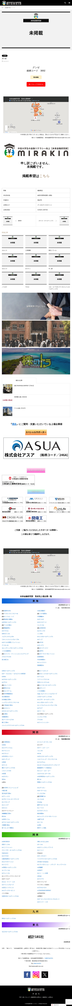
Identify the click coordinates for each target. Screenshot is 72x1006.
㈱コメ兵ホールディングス (45, 702)
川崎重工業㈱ (6, 825)
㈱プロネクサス (41, 887)
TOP (20, 997)
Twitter (38, 993)
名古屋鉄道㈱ (6, 696)
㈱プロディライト (42, 810)
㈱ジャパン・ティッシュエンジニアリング (15, 654)
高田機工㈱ (42, 796)
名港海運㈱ (40, 656)
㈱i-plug (39, 802)
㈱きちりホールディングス (45, 756)
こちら (44, 176)
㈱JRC (39, 825)
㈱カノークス (7, 685)
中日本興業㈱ (41, 659)
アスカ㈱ (40, 719)
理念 (14, 424)
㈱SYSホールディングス (9, 622)
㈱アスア (40, 708)
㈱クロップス (41, 631)
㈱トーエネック (43, 671)
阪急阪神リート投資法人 (44, 768)
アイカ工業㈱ (7, 625)
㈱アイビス (40, 676)
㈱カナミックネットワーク (45, 847)
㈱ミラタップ (6, 802)
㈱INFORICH (6, 841)
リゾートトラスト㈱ (43, 679)
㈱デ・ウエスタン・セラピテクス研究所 (14, 673)
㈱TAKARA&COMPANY (44, 890)
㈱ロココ (4, 808)
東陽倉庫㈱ (7, 628)
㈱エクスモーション (8, 861)
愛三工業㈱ (5, 722)
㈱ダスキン (5, 776)
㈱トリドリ (5, 864)
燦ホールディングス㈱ (8, 768)
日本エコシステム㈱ (43, 682)
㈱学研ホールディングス (9, 867)
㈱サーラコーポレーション (46, 654)
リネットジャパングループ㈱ (10, 639)
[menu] (69, 3)
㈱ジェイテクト (41, 662)
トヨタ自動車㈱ (6, 651)
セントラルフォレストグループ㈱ (47, 705)
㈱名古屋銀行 (41, 610)
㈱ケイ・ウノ (41, 711)
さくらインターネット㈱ (44, 742)
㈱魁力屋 (5, 790)
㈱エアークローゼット (8, 890)
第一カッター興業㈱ (8, 828)
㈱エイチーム (7, 691)
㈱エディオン (41, 787)
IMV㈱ (4, 779)
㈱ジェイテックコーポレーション (47, 816)
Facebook (33, 993)
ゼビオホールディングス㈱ (10, 931)
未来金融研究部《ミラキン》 (32, 1003)
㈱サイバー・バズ (42, 902)
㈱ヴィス (4, 765)
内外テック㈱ (6, 844)
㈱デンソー (42, 688)
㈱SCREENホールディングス (45, 776)
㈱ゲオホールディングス (9, 679)
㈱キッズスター (41, 856)
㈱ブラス (4, 682)
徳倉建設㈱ (40, 665)
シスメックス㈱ (6, 770)
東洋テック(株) (41, 828)
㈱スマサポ (5, 856)
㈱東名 (6, 714)
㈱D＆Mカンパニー (7, 756)
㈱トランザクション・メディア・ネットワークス (51, 864)
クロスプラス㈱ (6, 656)
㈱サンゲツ (40, 645)
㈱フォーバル (6, 873)
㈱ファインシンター (43, 722)
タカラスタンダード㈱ (43, 773)
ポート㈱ (40, 844)
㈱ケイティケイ (42, 648)
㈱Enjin (39, 876)
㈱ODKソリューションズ (11, 787)
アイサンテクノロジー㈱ (10, 613)
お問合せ (50, 997)
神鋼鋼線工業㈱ (6, 813)
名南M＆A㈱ (7, 610)
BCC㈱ (4, 816)
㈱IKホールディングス (8, 671)
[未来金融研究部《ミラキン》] (12, 2)
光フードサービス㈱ (8, 719)
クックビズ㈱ (41, 793)
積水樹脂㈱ (40, 813)
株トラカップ (26, 997)
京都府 (4, 55)
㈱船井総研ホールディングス (10, 859)
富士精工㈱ (5, 659)
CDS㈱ (4, 676)
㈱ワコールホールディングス (10, 822)
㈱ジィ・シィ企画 (42, 873)
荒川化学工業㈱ (6, 793)
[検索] (65, 3)
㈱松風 (4, 773)
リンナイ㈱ (40, 625)
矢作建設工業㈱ (6, 699)
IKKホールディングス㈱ (9, 918)
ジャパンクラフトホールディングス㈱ (13, 725)
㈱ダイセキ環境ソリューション (11, 642)
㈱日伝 (4, 745)
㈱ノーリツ (40, 808)
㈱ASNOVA (41, 628)
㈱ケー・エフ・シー (43, 747)
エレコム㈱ (40, 799)
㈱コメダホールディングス (45, 636)
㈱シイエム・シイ (9, 616)
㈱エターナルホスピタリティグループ (48, 765)
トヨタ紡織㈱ (41, 691)
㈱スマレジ (5, 753)
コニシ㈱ (40, 750)
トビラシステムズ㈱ (8, 636)
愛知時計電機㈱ (8, 619)
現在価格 (36, 77)
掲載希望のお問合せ (36, 997)
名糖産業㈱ (5, 716)
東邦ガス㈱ (7, 688)
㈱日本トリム (6, 819)
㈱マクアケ (40, 879)
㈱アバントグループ (8, 884)
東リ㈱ (39, 779)
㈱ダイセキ (40, 619)
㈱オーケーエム (41, 790)
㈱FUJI (41, 642)
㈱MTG (41, 651)
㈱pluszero (5, 853)
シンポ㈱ (40, 633)
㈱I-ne (39, 753)
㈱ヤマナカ (5, 631)
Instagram (36, 993)
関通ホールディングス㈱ (44, 782)
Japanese (56, 1005)
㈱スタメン (7, 708)
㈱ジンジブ (5, 805)
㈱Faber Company (42, 861)
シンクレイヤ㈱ (41, 716)
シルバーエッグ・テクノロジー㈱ (47, 759)
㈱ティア (40, 639)
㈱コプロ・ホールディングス (45, 699)
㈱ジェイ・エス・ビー (43, 770)
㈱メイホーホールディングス (47, 685)
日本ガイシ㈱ (6, 633)
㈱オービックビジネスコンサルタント (48, 899)
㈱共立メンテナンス (8, 887)
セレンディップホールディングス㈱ (12, 648)
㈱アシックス (6, 796)
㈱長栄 (4, 762)
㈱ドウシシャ (6, 750)
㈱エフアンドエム (7, 747)
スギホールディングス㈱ (44, 696)
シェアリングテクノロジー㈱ (10, 702)
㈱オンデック (6, 759)
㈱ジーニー (40, 850)
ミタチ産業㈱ (43, 613)
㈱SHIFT (39, 870)
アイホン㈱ (5, 645)
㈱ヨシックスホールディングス (47, 673)
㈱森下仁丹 (40, 819)
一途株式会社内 (48, 958)
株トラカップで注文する (36, 84)
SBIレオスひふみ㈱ (43, 841)
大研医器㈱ (7, 742)
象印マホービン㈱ (42, 805)
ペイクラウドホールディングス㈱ (47, 859)
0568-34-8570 (37, 963)
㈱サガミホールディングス (10, 711)
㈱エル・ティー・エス (8, 882)
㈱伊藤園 (40, 867)
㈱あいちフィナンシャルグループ (47, 693)
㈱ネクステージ (41, 622)
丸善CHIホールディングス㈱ (10, 896)
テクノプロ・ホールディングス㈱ (12, 850)
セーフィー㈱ (6, 870)
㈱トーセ (40, 822)
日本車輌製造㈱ (8, 693)
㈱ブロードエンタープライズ (10, 799)
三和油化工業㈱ (8, 705)
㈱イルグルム (41, 762)
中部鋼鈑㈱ (40, 616)
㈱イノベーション (7, 847)
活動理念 (44, 997)
